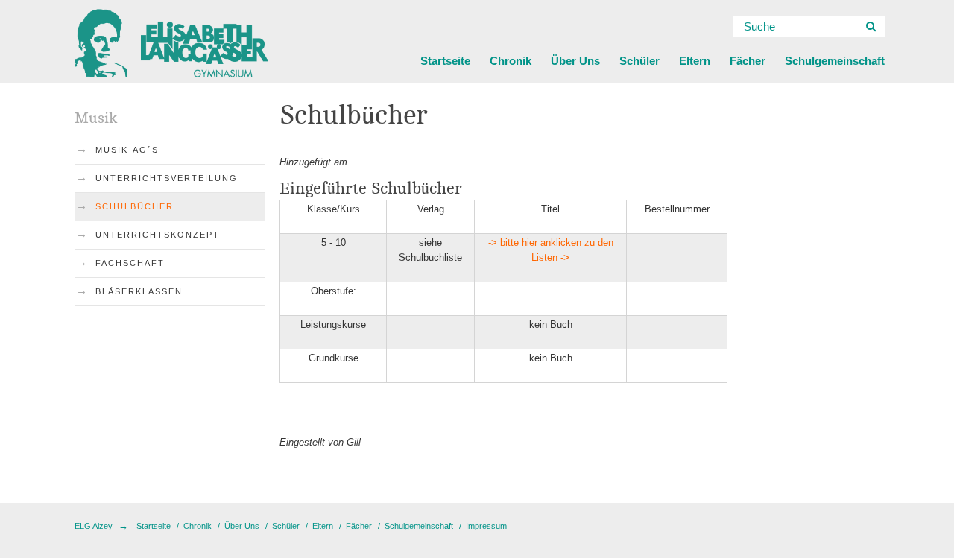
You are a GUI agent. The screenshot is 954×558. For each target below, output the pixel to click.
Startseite (445, 60)
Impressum (486, 525)
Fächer (747, 60)
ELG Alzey (94, 525)
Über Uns (575, 60)
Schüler (639, 60)
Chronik (510, 60)
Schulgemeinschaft (835, 60)
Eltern (694, 60)
